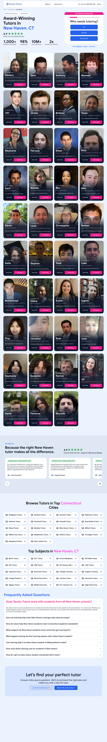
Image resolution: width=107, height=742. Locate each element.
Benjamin (35, 376)
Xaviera (9, 75)
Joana (33, 301)
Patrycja (35, 151)
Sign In (99, 4)
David (8, 413)
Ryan (58, 338)
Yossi (58, 263)
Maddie (34, 188)
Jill (82, 379)
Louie (33, 226)
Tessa (84, 113)
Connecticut (11, 9)
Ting (7, 338)
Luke (84, 263)
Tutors (4, 9)
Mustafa (60, 413)
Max (83, 188)
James (34, 113)
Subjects (47, 4)
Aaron (8, 225)
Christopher (62, 225)
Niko (83, 150)
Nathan (85, 225)
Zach (7, 188)
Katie (8, 263)
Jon (7, 113)
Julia (84, 339)
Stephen (35, 263)
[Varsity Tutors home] (14, 4)
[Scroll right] (99, 483)
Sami (33, 75)
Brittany (60, 113)
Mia (58, 188)
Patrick (60, 376)
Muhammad (11, 301)
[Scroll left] (7, 483)
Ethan (59, 151)
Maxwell (86, 75)
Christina (35, 339)
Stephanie (10, 151)
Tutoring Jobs (58, 4)
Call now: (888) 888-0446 (88, 4)
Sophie (85, 301)
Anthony (60, 75)
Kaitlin (59, 301)
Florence (35, 413)
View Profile (9, 84)
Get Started (20, 84)
